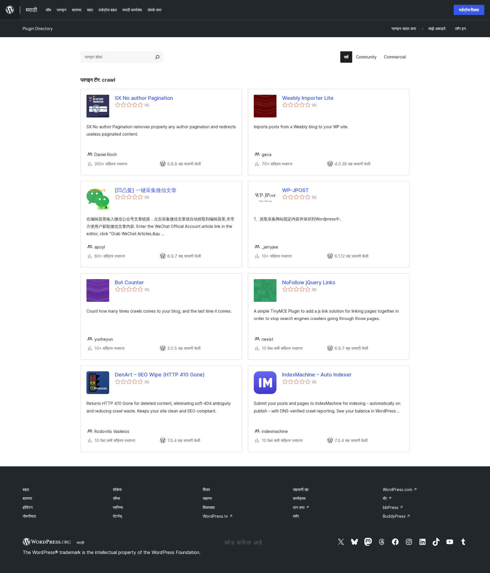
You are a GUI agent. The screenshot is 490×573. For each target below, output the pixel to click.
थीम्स (116, 498)
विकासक (209, 507)
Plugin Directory (38, 28)
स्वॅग (296, 516)
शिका (206, 489)
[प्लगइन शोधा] (157, 57)
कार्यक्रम (299, 498)
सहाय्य (207, 498)
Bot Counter (129, 282)
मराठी (80, 542)
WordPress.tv (218, 516)
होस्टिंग (28, 507)
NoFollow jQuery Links (308, 282)
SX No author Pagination (144, 98)
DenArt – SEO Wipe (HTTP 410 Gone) (160, 375)
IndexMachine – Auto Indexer (317, 375)
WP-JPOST (295, 190)
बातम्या (27, 498)
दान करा (301, 507)
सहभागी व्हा (301, 489)
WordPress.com (400, 489)
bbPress (393, 507)
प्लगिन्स (118, 507)
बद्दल (26, 489)
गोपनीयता (29, 516)
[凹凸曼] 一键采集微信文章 (145, 190)
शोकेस (117, 489)
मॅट (387, 498)
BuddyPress (396, 516)
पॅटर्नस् (117, 516)
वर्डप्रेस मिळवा (469, 9)
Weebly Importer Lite (307, 98)
